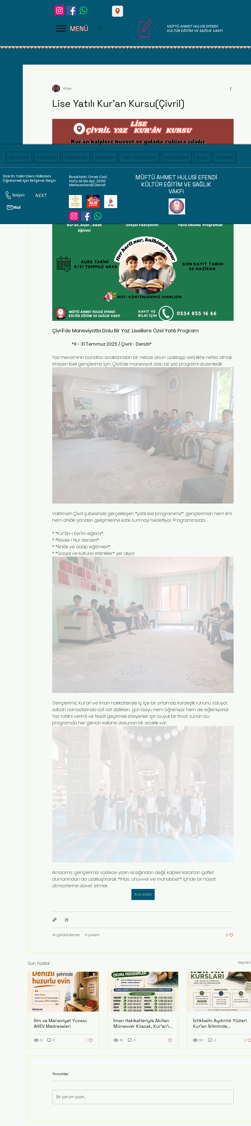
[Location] (117, 11)
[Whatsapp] (83, 10)
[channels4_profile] (75, 201)
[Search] (100, 28)
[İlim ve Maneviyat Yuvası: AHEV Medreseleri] (63, 992)
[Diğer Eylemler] (231, 88)
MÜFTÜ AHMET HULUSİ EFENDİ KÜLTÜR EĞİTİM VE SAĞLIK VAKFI (195, 28)
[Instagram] (59, 10)
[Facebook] (71, 10)
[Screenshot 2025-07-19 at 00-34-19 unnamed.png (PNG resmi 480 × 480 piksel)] (110, 201)
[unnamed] (93, 201)
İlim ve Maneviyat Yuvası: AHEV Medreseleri (60, 1023)
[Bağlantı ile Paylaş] (54, 919)
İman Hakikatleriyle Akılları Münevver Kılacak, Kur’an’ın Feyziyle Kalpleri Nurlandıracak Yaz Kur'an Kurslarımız (142, 1023)
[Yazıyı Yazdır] (66, 919)
